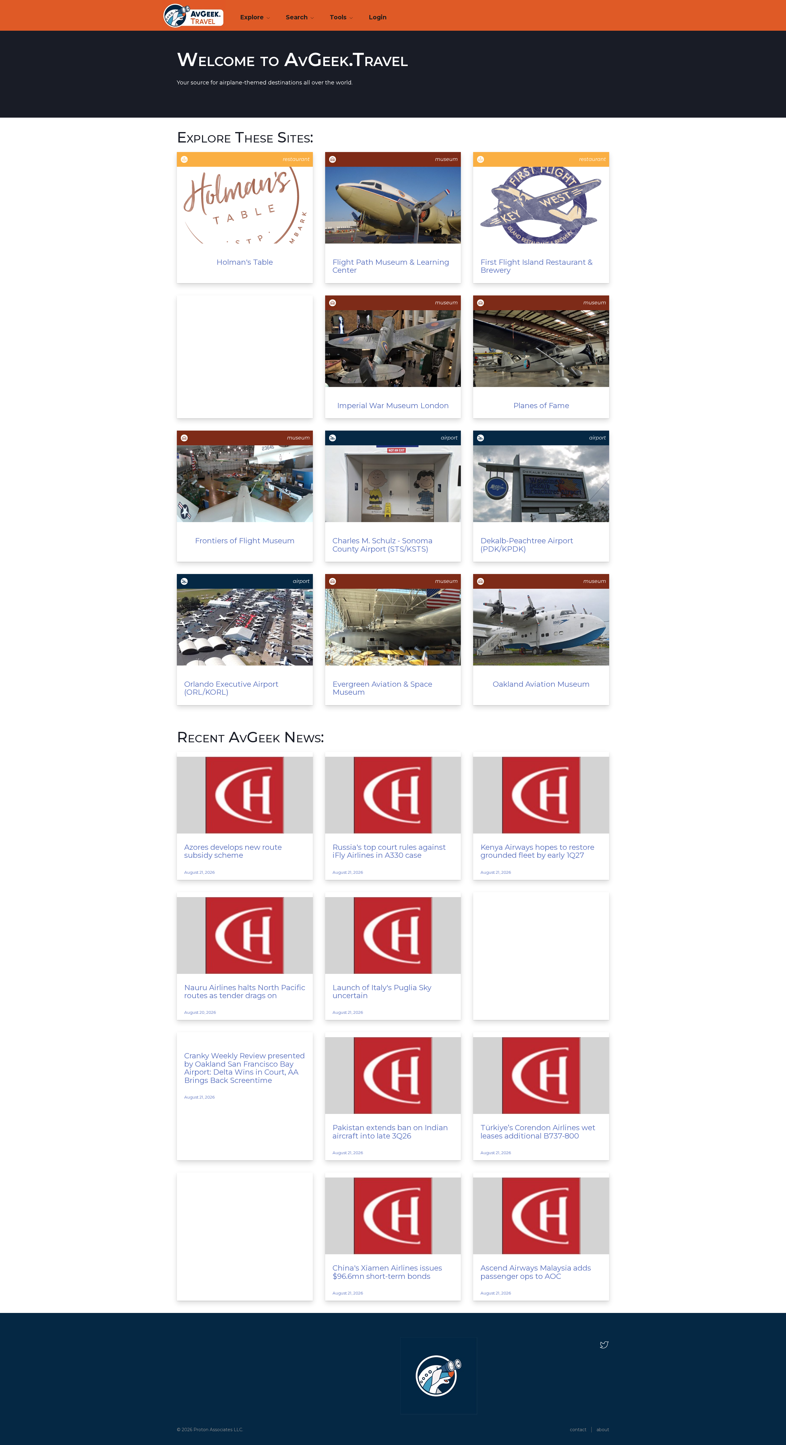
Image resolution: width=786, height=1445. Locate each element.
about (603, 1429)
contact (578, 1429)
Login (378, 17)
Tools (339, 17)
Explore (252, 17)
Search (297, 17)
